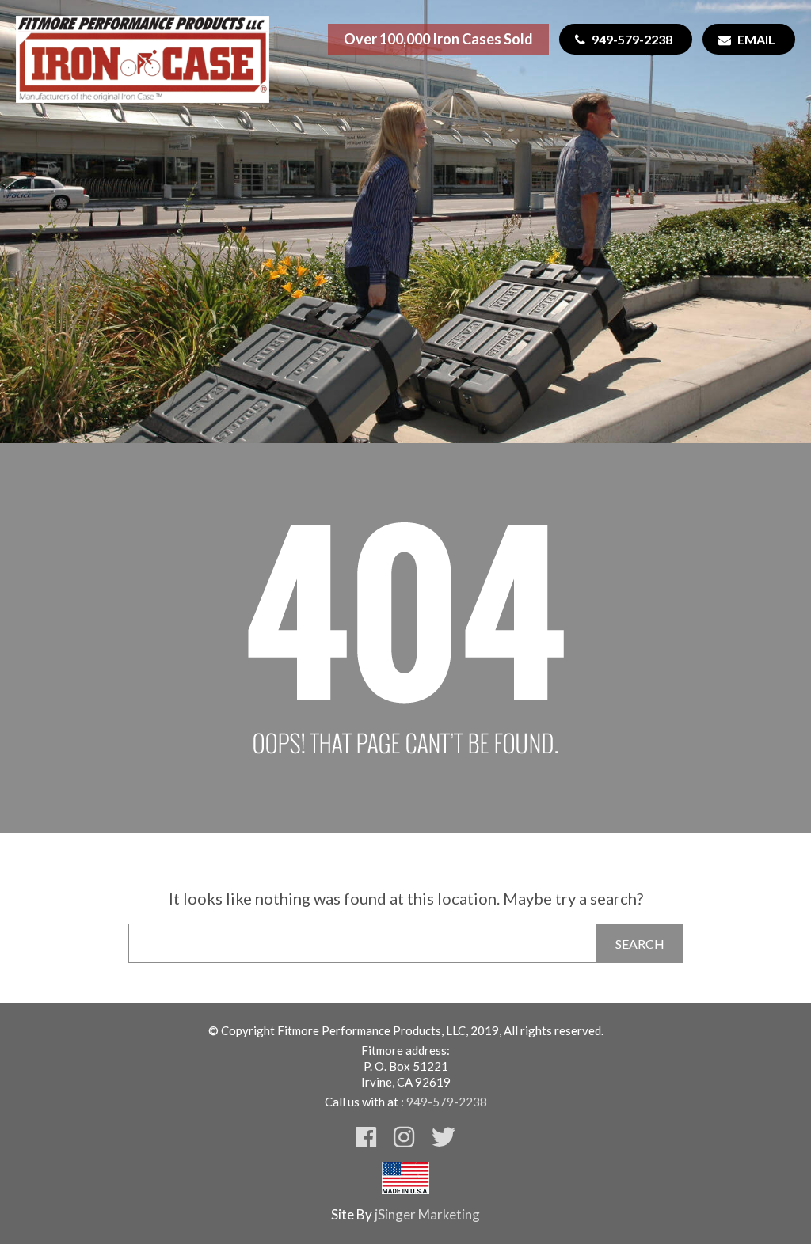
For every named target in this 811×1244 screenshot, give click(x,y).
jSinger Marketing (427, 1214)
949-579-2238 (632, 39)
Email (756, 39)
